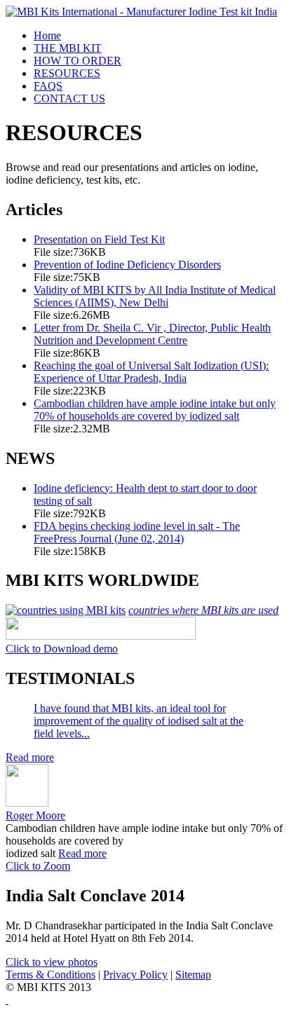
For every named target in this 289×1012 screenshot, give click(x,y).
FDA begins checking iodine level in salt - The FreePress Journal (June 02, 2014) (137, 532)
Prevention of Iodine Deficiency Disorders (127, 265)
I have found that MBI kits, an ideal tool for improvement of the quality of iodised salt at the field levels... (138, 720)
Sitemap (193, 974)
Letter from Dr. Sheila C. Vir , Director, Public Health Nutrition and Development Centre (152, 334)
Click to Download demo (62, 649)
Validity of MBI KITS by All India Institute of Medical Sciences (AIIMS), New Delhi (155, 296)
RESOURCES (67, 73)
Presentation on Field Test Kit (99, 239)
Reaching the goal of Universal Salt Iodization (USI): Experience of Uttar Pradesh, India (151, 372)
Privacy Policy (135, 974)
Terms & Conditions (50, 974)
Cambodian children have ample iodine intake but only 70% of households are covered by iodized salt (155, 409)
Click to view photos (52, 962)
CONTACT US (69, 98)
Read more (30, 757)
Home (47, 35)
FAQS (48, 86)
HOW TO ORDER (77, 61)
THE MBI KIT (68, 48)
